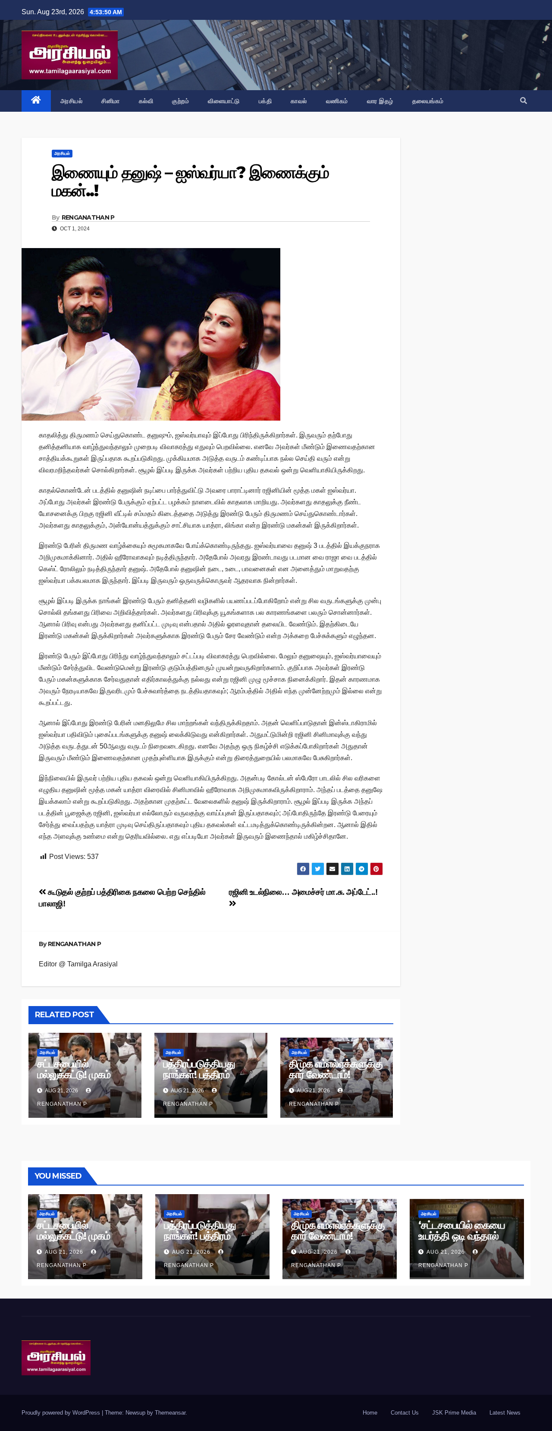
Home (370, 1412)
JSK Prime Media (454, 1412)
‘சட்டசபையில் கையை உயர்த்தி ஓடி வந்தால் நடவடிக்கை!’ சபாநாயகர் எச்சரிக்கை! (466, 1241)
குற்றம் (180, 101)
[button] (523, 100)
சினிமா (110, 101)
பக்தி (265, 101)
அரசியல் (71, 101)
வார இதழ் (380, 101)
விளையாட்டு (224, 101)
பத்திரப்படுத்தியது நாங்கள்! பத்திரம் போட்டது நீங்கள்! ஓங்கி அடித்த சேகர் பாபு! (208, 1079)
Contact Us (405, 1412)
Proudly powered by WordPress (62, 1412)
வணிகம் (337, 101)
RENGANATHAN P (88, 217)
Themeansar (170, 1412)
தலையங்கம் (428, 101)
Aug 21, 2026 (64, 1252)
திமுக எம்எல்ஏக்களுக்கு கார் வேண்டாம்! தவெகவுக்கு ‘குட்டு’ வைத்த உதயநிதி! (336, 1079)
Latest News (505, 1412)
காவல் (299, 101)
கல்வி (146, 101)
